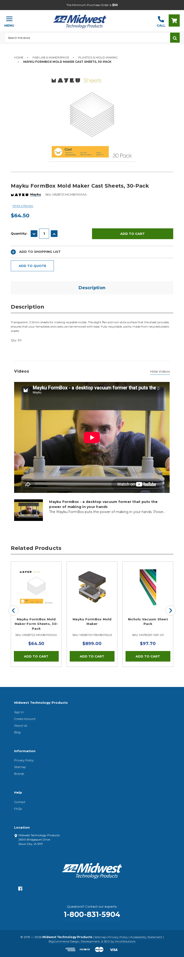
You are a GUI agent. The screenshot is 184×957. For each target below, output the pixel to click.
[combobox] (87, 38)
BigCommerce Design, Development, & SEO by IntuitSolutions (92, 941)
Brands (19, 773)
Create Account (25, 719)
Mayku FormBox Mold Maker (92, 621)
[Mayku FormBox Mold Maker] (92, 586)
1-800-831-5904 (92, 914)
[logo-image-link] (85, 18)
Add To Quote (32, 266)
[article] (36, 614)
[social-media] (20, 890)
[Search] (175, 38)
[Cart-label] (174, 20)
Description (92, 287)
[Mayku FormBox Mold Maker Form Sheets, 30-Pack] (36, 586)
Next (171, 610)
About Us (20, 725)
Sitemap (20, 767)
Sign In (19, 712)
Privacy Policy (24, 760)
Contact (19, 802)
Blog (17, 732)
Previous (13, 610)
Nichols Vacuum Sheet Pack (148, 621)
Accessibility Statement (146, 937)
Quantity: (19, 233)
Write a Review (22, 206)
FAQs (18, 808)
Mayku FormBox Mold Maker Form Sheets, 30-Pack (36, 623)
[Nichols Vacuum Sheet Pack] (147, 586)
